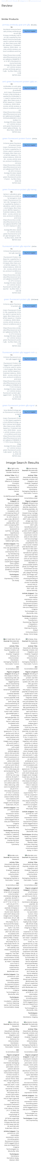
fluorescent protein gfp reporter (16, 246)
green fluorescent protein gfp (17, 299)
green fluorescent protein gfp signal (18, 405)
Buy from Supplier (30, 31)
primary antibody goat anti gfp (16, 25)
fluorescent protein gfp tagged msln (18, 352)
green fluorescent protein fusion (16, 138)
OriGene (36, 139)
